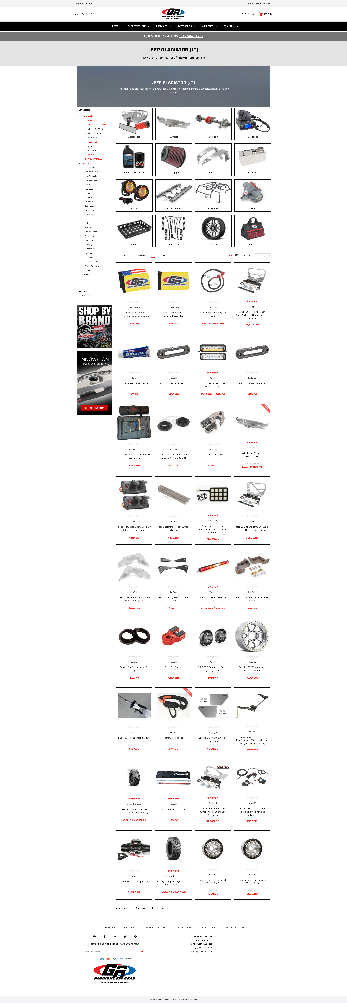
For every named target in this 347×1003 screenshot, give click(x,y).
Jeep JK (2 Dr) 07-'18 (93, 133)
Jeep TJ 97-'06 (91, 137)
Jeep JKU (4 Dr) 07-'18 (94, 128)
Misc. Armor (90, 227)
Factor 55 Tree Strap (173, 737)
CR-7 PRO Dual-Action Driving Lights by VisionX (212, 669)
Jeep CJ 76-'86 (91, 150)
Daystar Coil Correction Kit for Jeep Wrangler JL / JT (134, 669)
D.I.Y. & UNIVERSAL (93, 158)
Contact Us (109, 927)
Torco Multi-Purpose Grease (134, 383)
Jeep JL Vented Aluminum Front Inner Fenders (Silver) (134, 599)
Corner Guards (91, 197)
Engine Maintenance (134, 172)
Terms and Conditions (154, 927)
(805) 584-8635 (263, 3)
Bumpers (88, 193)
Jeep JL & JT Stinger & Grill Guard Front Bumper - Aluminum (252, 528)
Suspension (90, 248)
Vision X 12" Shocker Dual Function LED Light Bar (212, 385)
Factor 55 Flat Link (173, 667)
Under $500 (90, 167)
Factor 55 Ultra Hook (213, 454)
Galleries (207, 26)
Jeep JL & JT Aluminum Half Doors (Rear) (212, 739)
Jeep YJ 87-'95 (91, 146)
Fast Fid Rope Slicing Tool (173, 809)
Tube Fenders (91, 257)
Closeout (88, 270)
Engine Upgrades (173, 172)
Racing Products (92, 265)
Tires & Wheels (213, 244)
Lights (87, 223)
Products (161, 26)
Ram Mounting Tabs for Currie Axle (173, 599)
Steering (88, 244)
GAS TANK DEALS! (93, 171)
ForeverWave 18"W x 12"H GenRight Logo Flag (174, 314)
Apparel (88, 184)
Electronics (253, 136)
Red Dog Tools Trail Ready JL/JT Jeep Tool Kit (134, 456)
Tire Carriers (90, 253)
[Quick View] (128, 296)
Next (164, 255)
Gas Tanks (89, 205)
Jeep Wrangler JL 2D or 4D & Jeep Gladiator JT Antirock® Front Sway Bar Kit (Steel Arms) (252, 740)
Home (115, 26)
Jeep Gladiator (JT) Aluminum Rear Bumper (252, 454)
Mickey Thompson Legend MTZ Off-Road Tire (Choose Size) (134, 811)
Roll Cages (89, 236)
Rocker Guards (91, 231)
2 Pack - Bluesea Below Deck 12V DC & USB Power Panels (134, 528)
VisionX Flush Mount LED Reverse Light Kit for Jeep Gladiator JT (252, 812)
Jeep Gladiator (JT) (92, 120)
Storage (134, 244)
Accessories (185, 26)
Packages (89, 188)
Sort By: (248, 255)
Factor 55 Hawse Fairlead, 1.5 (252, 383)
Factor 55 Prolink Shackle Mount (134, 737)
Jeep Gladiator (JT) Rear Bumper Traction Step (173, 528)
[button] (94, 326)
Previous (140, 255)
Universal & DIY (91, 261)
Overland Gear (91, 180)
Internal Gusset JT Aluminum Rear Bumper (252, 599)
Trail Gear (252, 244)
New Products (91, 176)
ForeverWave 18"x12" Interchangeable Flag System (134, 314)
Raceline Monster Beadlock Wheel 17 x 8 (212, 881)
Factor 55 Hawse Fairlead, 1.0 (173, 383)
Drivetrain (89, 201)
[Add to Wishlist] (134, 296)
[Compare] (140, 296)
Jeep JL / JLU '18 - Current (95, 124)
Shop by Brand (208, 927)
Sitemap (193, 999)
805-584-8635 (191, 36)
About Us (129, 927)
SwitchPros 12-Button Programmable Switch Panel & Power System (213, 529)
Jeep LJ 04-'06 (91, 141)
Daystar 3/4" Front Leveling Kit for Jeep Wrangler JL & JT (173, 456)
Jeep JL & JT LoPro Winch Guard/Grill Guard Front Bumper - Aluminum (252, 315)
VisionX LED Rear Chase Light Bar (213, 599)
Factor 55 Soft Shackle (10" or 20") (212, 314)
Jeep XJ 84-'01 (91, 154)
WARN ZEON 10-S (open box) (134, 881)
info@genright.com (202, 951)
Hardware (89, 214)
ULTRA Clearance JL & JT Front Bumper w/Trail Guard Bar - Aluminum (213, 812)
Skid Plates (89, 240)
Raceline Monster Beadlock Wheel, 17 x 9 (252, 881)
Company (229, 26)
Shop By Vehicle (137, 26)
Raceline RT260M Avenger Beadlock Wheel (252, 669)
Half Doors (89, 210)
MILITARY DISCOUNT (235, 927)
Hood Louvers (91, 218)
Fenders (213, 172)
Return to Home (183, 927)
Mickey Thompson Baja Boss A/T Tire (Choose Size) (173, 883)
